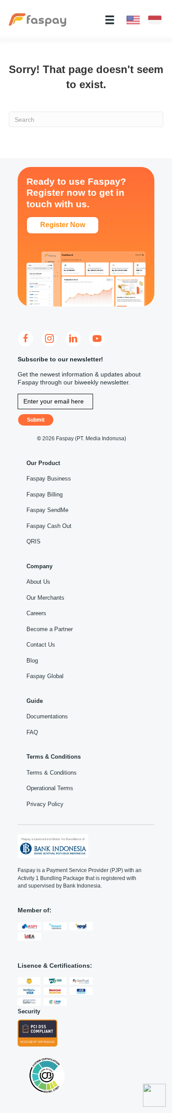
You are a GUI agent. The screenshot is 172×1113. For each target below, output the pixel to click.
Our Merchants (45, 597)
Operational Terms (49, 788)
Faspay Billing (44, 494)
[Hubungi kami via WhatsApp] (154, 1095)
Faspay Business (48, 478)
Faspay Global (45, 676)
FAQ (32, 732)
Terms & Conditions (51, 772)
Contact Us (40, 644)
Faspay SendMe (47, 510)
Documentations (47, 716)
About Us (38, 581)
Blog (32, 660)
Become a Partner (49, 629)
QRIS (33, 541)
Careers (36, 613)
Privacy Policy (45, 804)
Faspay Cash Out (48, 526)
